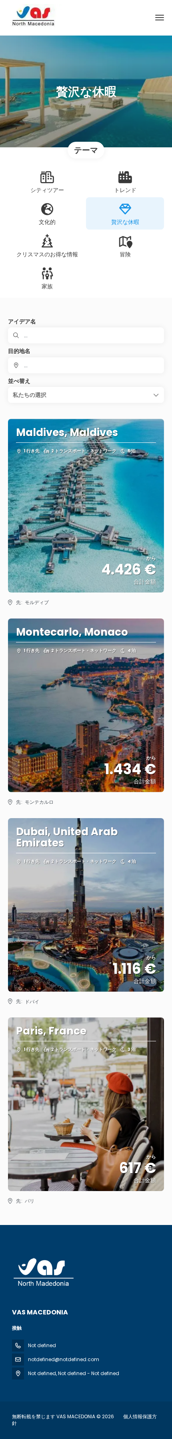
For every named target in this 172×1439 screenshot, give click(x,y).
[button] (86, 395)
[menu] (159, 17)
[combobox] (86, 365)
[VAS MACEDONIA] (43, 1272)
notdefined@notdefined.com (63, 1359)
